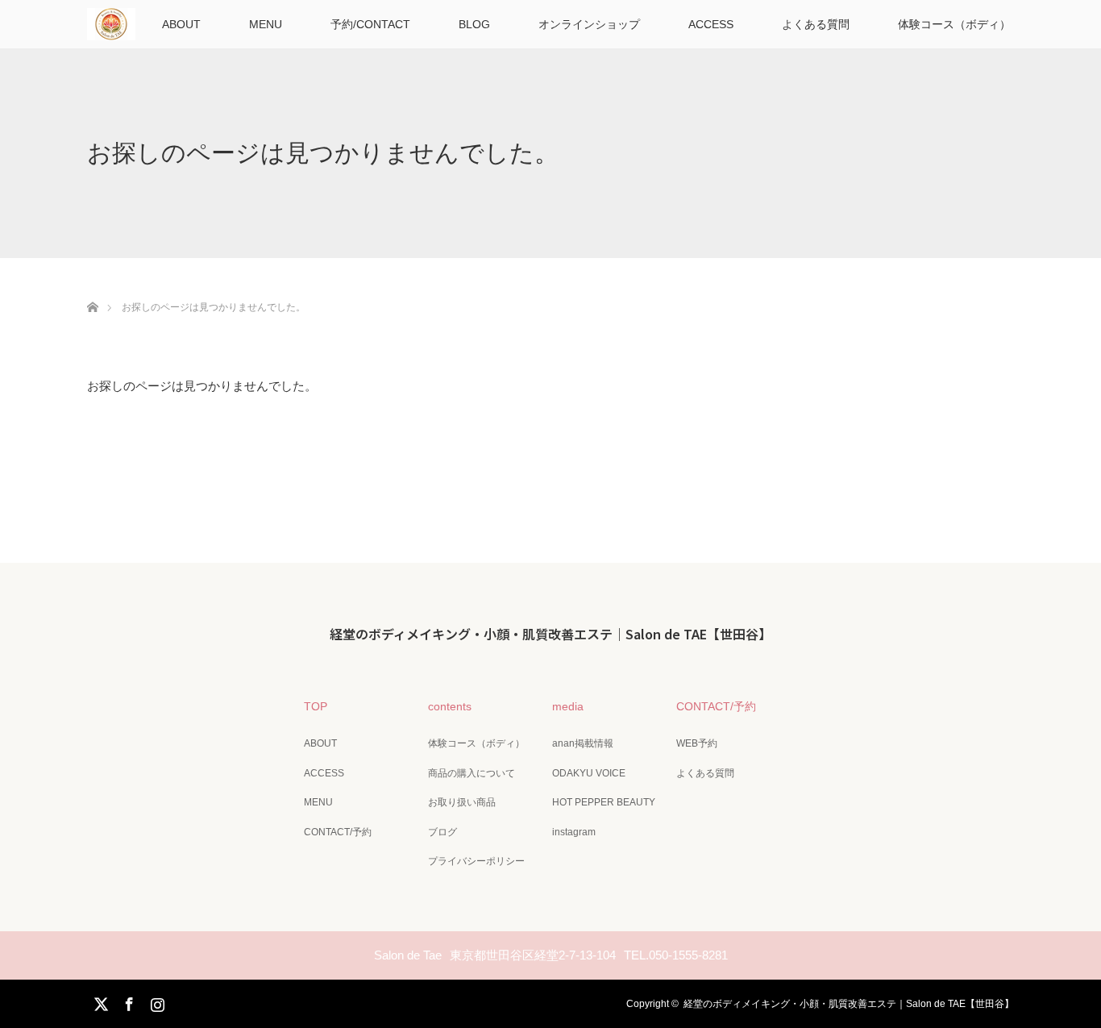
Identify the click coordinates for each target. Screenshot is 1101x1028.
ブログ (442, 832)
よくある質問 (816, 24)
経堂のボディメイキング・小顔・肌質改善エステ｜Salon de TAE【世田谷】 (550, 633)
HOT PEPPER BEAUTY (603, 802)
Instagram (155, 1001)
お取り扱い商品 (462, 802)
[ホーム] (92, 288)
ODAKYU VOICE (588, 773)
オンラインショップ (589, 24)
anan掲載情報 (582, 743)
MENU (265, 24)
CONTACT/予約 (338, 832)
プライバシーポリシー (476, 861)
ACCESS (710, 24)
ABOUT (181, 24)
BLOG (474, 24)
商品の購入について (471, 773)
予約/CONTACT (370, 24)
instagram (574, 832)
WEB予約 (696, 743)
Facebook (127, 1001)
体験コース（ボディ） (954, 24)
